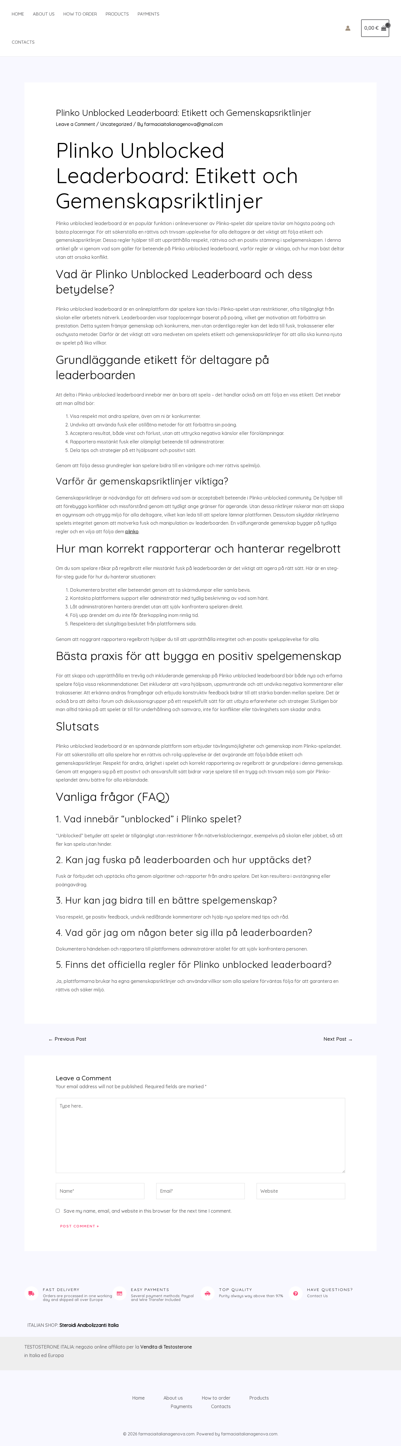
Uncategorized (116, 124)
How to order (80, 14)
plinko (132, 531)
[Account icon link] (348, 28)
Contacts (23, 42)
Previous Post (67, 1039)
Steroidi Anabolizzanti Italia (89, 1325)
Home (18, 14)
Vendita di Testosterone (166, 1347)
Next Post (338, 1039)
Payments (148, 14)
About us (44, 14)
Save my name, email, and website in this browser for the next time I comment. (148, 1211)
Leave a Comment (75, 124)
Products (117, 14)
